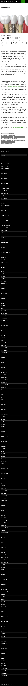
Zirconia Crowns (4, 262)
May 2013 (3, 660)
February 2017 (4, 549)
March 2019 (3, 488)
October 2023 (4, 352)
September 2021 (4, 414)
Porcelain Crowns (4, 217)
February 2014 (4, 638)
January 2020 (3, 463)
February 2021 (4, 431)
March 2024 (3, 340)
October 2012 (4, 675)
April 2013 (3, 663)
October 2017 (4, 530)
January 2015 (3, 611)
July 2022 (3, 389)
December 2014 (4, 614)
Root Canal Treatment (5, 225)
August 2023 (3, 357)
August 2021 (3, 416)
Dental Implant (4, 180)
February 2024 (4, 342)
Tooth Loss (3, 247)
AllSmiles (11, 47)
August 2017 (3, 535)
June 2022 (3, 392)
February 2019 (4, 490)
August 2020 (3, 446)
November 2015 (4, 586)
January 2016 (3, 582)
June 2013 (3, 658)
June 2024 (3, 332)
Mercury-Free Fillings (5, 205)
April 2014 (3, 633)
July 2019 (3, 478)
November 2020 (4, 439)
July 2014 (3, 626)
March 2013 (3, 665)
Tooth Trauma (4, 250)
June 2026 (3, 273)
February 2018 (4, 520)
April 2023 (3, 367)
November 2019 (4, 468)
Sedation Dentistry (5, 227)
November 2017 (4, 527)
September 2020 (4, 443)
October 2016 (4, 559)
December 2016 (4, 554)
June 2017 (3, 540)
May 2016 (3, 572)
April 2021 (3, 426)
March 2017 (3, 547)
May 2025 (3, 305)
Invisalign (3, 200)
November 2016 (4, 557)
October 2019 (4, 471)
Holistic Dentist (4, 198)
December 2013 (4, 643)
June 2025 (3, 303)
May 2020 (3, 453)
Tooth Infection (4, 245)
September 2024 (4, 325)
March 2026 (3, 281)
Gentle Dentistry (4, 193)
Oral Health (3, 210)
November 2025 (4, 291)
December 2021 (4, 406)
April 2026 (3, 278)
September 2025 (4, 295)
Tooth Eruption (4, 240)
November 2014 (4, 616)
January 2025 (3, 315)
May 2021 (3, 424)
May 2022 (3, 394)
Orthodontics (3, 213)
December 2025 (4, 288)
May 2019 (3, 483)
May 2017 (3, 542)
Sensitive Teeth (4, 230)
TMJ (2, 235)
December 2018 (4, 495)
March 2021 (3, 429)
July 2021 (3, 419)
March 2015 (3, 606)
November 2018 (4, 498)
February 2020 (4, 461)
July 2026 (3, 271)
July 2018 (3, 508)
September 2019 (4, 473)
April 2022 (3, 397)
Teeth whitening (4, 232)
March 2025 (3, 310)
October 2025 (4, 293)
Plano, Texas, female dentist (19, 127)
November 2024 (4, 320)
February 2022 (4, 402)
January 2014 (3, 641)
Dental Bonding (4, 173)
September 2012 (4, 678)
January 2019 (3, 493)
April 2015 (3, 604)
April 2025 (3, 308)
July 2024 (3, 330)
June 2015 (3, 599)
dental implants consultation (8, 135)
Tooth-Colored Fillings (5, 252)
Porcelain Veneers (4, 220)
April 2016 (3, 574)
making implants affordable (8, 101)
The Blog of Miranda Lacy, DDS (9, 1)
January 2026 (3, 286)
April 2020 (3, 456)
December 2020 (4, 436)
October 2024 (4, 323)
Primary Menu (26, 1)
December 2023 (4, 347)
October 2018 (4, 500)
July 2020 (3, 448)
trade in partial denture (7, 143)
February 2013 (4, 668)
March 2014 (3, 636)
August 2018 (3, 505)
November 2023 (4, 350)
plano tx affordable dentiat (18, 140)
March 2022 (3, 399)
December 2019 (4, 466)
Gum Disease (3, 195)
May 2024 (3, 335)
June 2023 (3, 362)
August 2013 (3, 653)
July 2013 (3, 655)
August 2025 (3, 298)
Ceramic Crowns (4, 166)
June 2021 (3, 421)
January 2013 (3, 670)
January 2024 (3, 345)
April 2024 (3, 337)
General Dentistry (4, 190)
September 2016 (4, 562)
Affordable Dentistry (6, 35)
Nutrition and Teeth (5, 208)
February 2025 (4, 313)
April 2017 (3, 545)
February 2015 (4, 609)
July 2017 (3, 537)
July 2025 (3, 300)
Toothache (3, 254)
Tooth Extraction (4, 242)
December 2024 (4, 318)
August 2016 (3, 564)
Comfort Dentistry (5, 168)
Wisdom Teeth (4, 259)
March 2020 (3, 458)
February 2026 (4, 283)
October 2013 (4, 648)
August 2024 (3, 328)
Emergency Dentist (5, 188)
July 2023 (3, 360)
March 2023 (3, 369)
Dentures (3, 185)
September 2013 (4, 651)
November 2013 (4, 646)
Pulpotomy (3, 222)
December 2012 (4, 673)
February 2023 (4, 372)
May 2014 (3, 631)
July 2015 (3, 596)
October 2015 (4, 589)
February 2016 (4, 579)
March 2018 (3, 517)
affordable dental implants (8, 133)
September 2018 (4, 503)
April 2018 (3, 515)
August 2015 (3, 594)
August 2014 (3, 623)
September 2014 (4, 621)
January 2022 (3, 404)
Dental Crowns (4, 178)
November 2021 (4, 409)
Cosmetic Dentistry (5, 171)
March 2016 (3, 577)
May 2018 (3, 512)
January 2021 (3, 434)
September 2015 (4, 591)
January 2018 (3, 522)
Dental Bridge (4, 176)
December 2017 (4, 525)
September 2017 (4, 532)
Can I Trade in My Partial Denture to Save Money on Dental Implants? (14, 42)
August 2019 (3, 475)
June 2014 (3, 628)
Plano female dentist (6, 140)
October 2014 (4, 618)
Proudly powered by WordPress (6, 684)
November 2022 (4, 379)
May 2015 (3, 601)
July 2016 (3, 567)
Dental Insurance (4, 183)
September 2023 (4, 355)
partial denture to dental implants (9, 138)
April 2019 (3, 485)
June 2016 (3, 569)
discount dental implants (14, 86)
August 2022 (3, 387)
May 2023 (3, 365)
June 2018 (3, 510)
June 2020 (3, 451)
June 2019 (3, 480)
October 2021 (4, 411)
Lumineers (3, 203)
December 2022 (4, 377)
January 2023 (3, 374)
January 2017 (3, 552)
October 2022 (4, 382)
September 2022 (4, 384)
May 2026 (3, 276)
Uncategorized (4, 257)
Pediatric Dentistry (5, 215)
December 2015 (4, 584)
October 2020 (4, 441)
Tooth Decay (3, 237)
